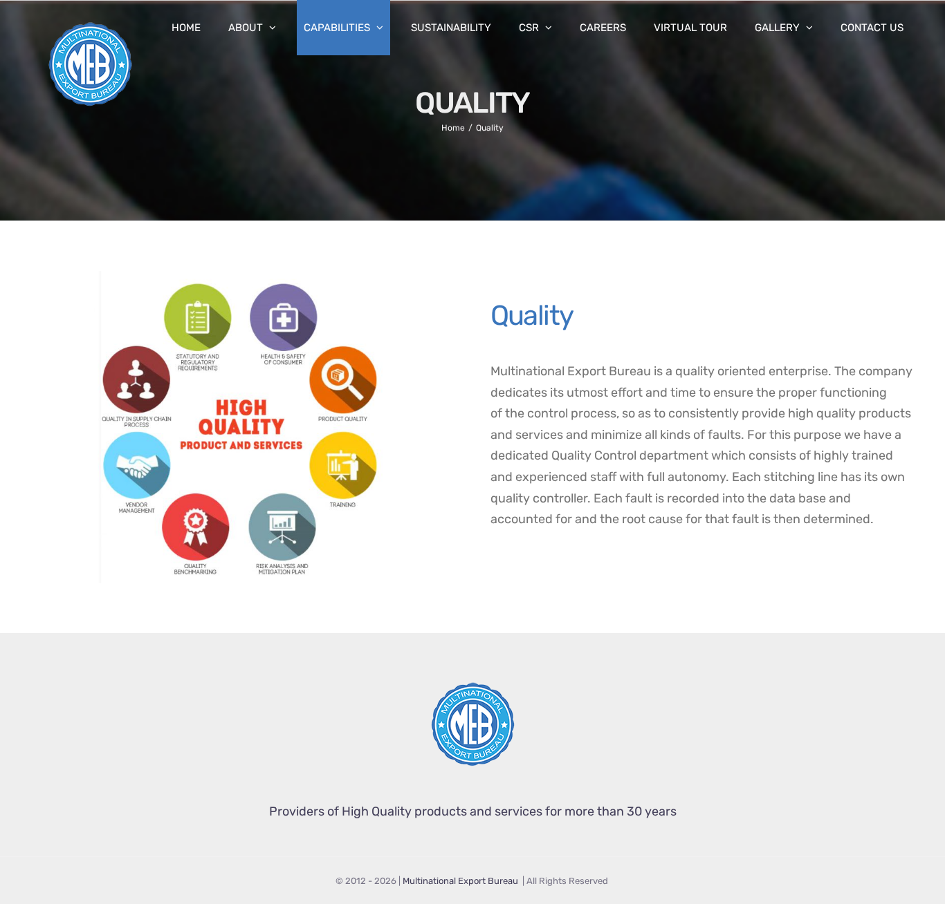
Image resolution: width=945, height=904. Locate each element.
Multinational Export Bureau (461, 881)
